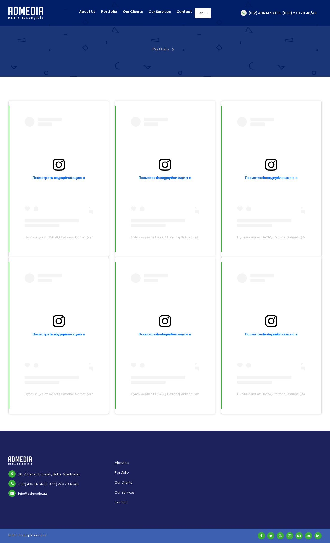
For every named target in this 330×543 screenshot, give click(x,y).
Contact (184, 11)
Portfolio (109, 11)
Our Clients (133, 11)
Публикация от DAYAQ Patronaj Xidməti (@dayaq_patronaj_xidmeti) (77, 237)
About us (87, 11)
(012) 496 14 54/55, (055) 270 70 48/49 (282, 13)
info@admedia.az (32, 493)
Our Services (160, 11)
